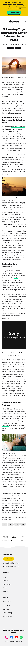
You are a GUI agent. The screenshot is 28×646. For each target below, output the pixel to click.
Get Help (6, 609)
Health (5, 591)
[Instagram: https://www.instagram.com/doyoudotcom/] (6, 637)
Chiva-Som (5, 426)
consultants (5, 477)
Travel (18, 48)
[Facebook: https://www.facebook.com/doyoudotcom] (11, 637)
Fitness (5, 581)
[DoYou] (14, 21)
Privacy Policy (7, 613)
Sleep (5, 588)
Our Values (6, 605)
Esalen (16, 278)
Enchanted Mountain (18, 127)
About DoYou (7, 602)
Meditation (6, 584)
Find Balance (10, 252)
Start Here (8, 559)
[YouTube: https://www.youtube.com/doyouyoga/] (16, 637)
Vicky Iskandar (5, 44)
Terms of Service (8, 616)
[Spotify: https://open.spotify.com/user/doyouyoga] (21, 637)
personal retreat (7, 306)
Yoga (4, 577)
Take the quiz (14, 12)
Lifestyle (10, 48)
